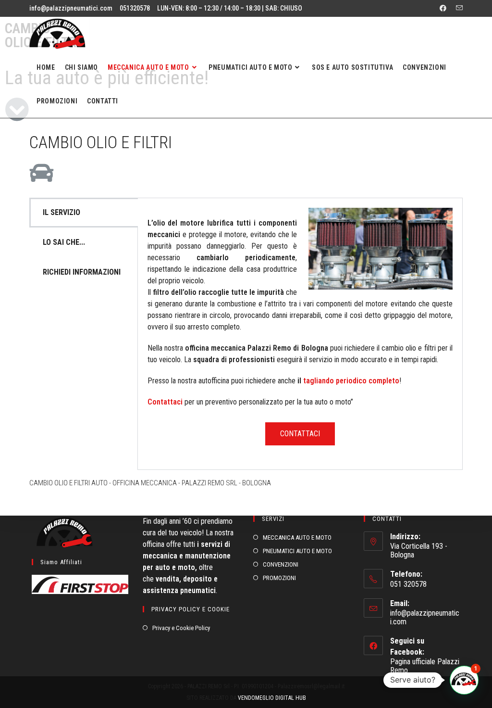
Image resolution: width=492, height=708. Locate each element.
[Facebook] (443, 8)
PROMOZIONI (279, 578)
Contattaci (165, 401)
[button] (464, 680)
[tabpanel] (300, 333)
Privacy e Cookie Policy (181, 628)
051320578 (135, 8)
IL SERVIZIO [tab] (61, 212)
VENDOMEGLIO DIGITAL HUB (272, 698)
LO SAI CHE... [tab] (64, 242)
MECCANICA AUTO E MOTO (297, 537)
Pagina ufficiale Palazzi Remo (424, 666)
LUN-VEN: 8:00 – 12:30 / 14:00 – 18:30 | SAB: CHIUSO (229, 8)
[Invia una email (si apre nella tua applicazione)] (457, 8)
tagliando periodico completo (351, 380)
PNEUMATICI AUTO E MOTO (297, 551)
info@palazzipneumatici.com (70, 8)
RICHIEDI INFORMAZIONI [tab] (82, 272)
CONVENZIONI (280, 564)
